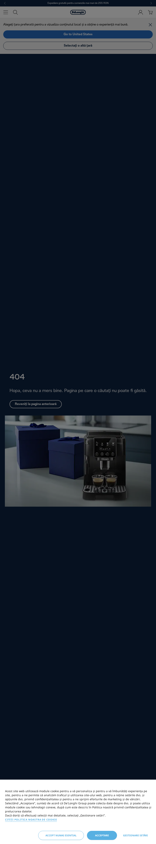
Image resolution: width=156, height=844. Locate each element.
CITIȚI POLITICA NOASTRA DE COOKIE (31, 819)
